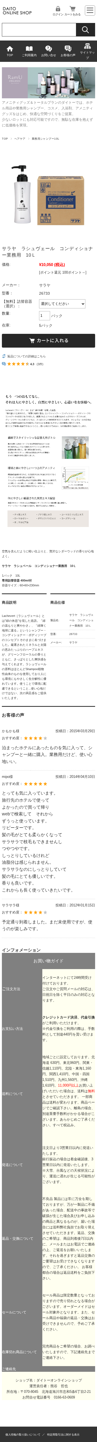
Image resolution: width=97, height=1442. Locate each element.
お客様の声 (68, 55)
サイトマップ (87, 55)
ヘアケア (20, 138)
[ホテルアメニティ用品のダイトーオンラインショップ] (17, 14)
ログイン (58, 14)
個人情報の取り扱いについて (22, 1434)
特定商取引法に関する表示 (63, 1434)
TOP (10, 55)
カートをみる (72, 14)
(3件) (40, 364)
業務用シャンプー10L (46, 138)
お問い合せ (48, 55)
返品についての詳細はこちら (26, 356)
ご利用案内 (29, 55)
